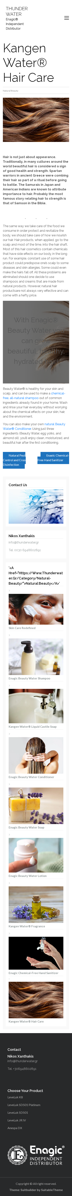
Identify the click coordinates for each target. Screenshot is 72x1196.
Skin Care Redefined (22, 628)
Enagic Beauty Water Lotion (28, 876)
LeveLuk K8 (15, 1097)
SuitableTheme (52, 1190)
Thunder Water (17, 11)
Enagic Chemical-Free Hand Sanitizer (53, 457)
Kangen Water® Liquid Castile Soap (33, 726)
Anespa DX (14, 1128)
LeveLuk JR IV (16, 1120)
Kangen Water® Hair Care (26, 1021)
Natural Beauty (10, 90)
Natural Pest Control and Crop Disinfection (14, 459)
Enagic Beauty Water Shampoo (29, 678)
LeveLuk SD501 (17, 1112)
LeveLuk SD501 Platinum (23, 1105)
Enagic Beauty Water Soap (26, 827)
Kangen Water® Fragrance (27, 926)
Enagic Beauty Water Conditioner (31, 777)
